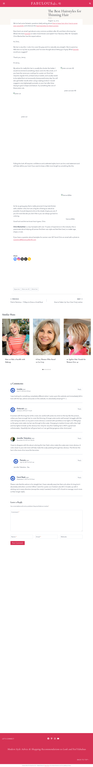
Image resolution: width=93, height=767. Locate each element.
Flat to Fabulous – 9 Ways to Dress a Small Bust (26, 300)
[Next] (87, 343)
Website (64, 537)
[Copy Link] (29, 259)
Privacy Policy (47, 765)
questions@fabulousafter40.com (24, 240)
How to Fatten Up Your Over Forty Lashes (68, 300)
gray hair (17, 289)
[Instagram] (18, 259)
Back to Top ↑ (83, 760)
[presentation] (15, 337)
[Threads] (25, 259)
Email (38, 537)
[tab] (42, 369)
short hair (35, 289)
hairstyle (27, 34)
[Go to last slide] (5, 343)
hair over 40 (25, 289)
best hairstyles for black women (47, 26)
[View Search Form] (90, 3)
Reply (79, 389)
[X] (22, 259)
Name (14, 537)
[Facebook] (15, 259)
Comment (15, 512)
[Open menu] (4, 3)
